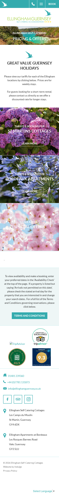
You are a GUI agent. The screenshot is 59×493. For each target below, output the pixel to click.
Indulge (18, 467)
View (29, 239)
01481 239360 (34, 5)
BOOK (52, 4)
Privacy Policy (10, 470)
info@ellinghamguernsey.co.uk (24, 388)
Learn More (29, 143)
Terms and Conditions (29, 315)
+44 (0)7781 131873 (18, 382)
